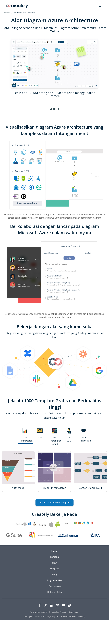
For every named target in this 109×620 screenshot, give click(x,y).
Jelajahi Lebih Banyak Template (54, 502)
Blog (54, 574)
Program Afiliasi (54, 580)
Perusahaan (55, 586)
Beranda (7, 12)
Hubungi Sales (54, 592)
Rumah (54, 551)
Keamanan (73, 612)
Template (54, 568)
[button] (100, 5)
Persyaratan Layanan (39, 612)
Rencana (54, 556)
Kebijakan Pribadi (58, 612)
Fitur (54, 562)
